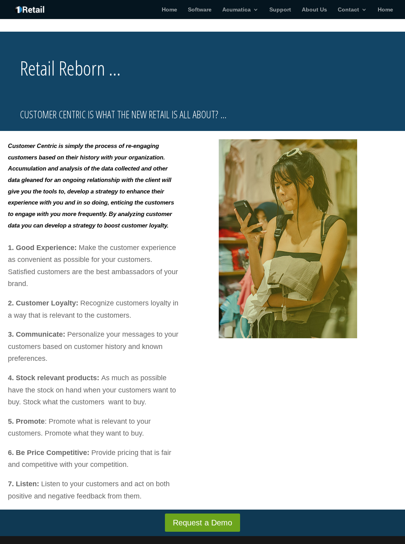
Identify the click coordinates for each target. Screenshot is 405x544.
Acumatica (236, 10)
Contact (348, 10)
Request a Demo (202, 522)
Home (169, 10)
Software (200, 10)
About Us (314, 10)
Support (280, 10)
